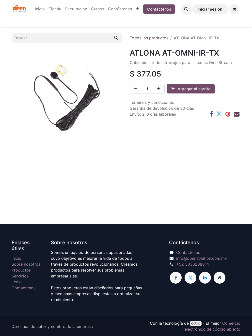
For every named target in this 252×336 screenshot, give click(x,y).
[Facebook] (211, 114)
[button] (186, 9)
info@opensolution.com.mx (201, 258)
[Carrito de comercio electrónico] (234, 9)
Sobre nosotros (26, 264)
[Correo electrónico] (236, 114)
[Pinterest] (227, 114)
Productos (21, 270)
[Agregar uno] (159, 88)
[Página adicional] (219, 278)
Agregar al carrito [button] (193, 88)
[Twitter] (219, 114)
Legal (17, 281)
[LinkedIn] (205, 278)
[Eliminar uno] (135, 88)
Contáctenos (159, 9)
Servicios (20, 276)
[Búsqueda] (116, 38)
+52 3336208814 (192, 264)
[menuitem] (40, 9)
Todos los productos (149, 37)
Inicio (16, 258)
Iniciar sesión (210, 9)
